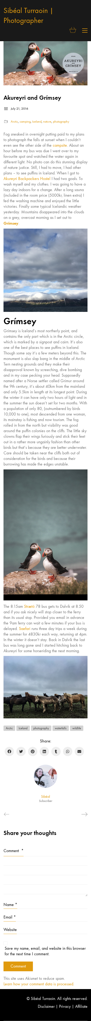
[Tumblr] (56, 751)
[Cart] (72, 30)
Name (10, 904)
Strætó (29, 606)
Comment (14, 850)
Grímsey (11, 223)
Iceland (37, 122)
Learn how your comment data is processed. (39, 984)
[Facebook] (9, 751)
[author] (45, 776)
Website (10, 929)
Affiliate (81, 1006)
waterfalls (60, 728)
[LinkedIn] (44, 751)
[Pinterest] (32, 751)
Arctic (14, 122)
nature (47, 122)
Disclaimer (46, 1006)
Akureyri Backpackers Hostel (28, 178)
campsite (60, 145)
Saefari (24, 628)
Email (10, 917)
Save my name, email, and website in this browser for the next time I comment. (45, 951)
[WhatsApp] (67, 751)
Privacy (65, 1006)
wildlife (76, 728)
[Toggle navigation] (85, 30)
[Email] (79, 751)
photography (61, 122)
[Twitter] (21, 751)
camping (25, 122)
